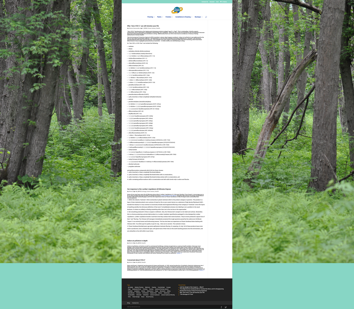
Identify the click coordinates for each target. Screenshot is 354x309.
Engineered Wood (136, 289)
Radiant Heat (153, 293)
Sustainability (131, 295)
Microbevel (162, 291)
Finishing (145, 289)
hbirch (131, 191)
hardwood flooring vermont (162, 289)
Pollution (138, 293)
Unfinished (145, 295)
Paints (159, 17)
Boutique (198, 17)
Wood (142, 296)
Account (212, 1)
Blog (128, 303)
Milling (168, 291)
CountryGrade (161, 287)
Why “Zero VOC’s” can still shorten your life (143, 26)
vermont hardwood (154, 295)
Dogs (129, 289)
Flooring (150, 17)
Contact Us (205, 1)
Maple (156, 291)
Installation (137, 291)
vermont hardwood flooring (168, 295)
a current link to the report (168, 195)
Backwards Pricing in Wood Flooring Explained (193, 290)
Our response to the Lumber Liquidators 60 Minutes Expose (149, 189)
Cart (217, 1)
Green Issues (152, 28)
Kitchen (143, 291)
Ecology (144, 191)
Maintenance (150, 291)
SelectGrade (167, 293)
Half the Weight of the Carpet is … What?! (192, 287)
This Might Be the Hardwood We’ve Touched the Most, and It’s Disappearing (202, 289)
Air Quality (130, 287)
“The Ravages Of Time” (186, 294)
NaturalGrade (131, 293)
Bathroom (147, 287)
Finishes (168, 17)
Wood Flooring (149, 296)
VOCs (129, 296)
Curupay (168, 287)
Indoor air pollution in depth (137, 241)
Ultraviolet (138, 295)
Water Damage (136, 296)
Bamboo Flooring (139, 287)
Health (158, 28)
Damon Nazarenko (134, 28)
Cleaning (154, 287)
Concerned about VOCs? (136, 260)
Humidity (130, 291)
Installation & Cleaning (183, 17)
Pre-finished (145, 293)
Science (160, 293)
